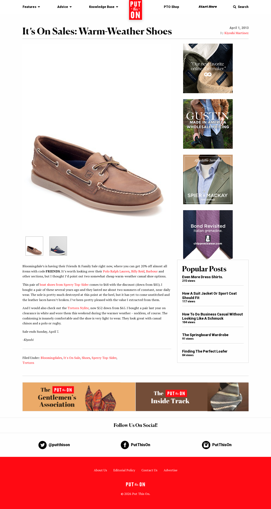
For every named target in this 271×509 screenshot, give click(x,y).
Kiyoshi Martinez (236, 33)
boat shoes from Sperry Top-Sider (64, 284)
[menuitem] (30, 7)
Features (29, 7)
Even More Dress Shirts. (202, 277)
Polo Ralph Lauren (116, 271)
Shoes (86, 358)
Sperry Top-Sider (104, 358)
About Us (100, 470)
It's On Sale (71, 358)
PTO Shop (171, 7)
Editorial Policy (124, 470)
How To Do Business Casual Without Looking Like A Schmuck (212, 316)
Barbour (152, 271)
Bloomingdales (51, 358)
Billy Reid (137, 271)
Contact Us (149, 470)
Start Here (208, 7)
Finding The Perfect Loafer (205, 351)
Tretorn (28, 362)
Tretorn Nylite (78, 308)
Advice (62, 7)
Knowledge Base (101, 7)
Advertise (170, 470)
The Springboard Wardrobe (205, 335)
